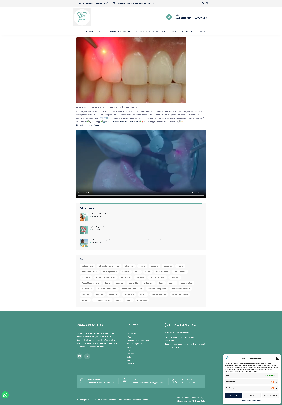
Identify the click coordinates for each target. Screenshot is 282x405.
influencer (148, 283)
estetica (140, 277)
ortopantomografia (157, 289)
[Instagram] (207, 3)
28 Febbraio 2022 (131, 107)
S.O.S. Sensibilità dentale (99, 214)
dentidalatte (162, 272)
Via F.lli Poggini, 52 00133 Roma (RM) (93, 3)
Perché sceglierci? (142, 31)
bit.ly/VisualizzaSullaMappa (87, 125)
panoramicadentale (181, 289)
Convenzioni (174, 31)
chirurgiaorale (110, 272)
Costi (163, 31)
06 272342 (200, 18)
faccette (175, 277)
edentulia (125, 277)
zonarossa (142, 300)
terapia (85, 300)
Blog (193, 31)
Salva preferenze (270, 395)
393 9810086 (183, 18)
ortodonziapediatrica (132, 289)
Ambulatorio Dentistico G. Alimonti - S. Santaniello (98, 107)
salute (143, 294)
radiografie (129, 294)
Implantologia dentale (98, 227)
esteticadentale (157, 277)
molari (172, 283)
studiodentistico (180, 294)
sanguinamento (159, 294)
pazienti (99, 294)
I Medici (102, 31)
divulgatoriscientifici (105, 277)
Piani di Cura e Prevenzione (120, 31)
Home (79, 31)
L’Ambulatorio (90, 31)
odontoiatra (186, 283)
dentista (86, 277)
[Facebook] (202, 3)
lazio (161, 283)
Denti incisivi (180, 272)
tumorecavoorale (102, 300)
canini (180, 266)
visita (118, 300)
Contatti (201, 31)
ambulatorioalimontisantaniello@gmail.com (136, 3)
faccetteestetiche (90, 283)
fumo (107, 283)
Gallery (185, 31)
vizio (129, 300)
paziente (86, 294)
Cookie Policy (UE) (198, 398)
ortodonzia (87, 289)
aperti (142, 266)
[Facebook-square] (79, 356)
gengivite (133, 283)
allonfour (129, 266)
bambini (154, 266)
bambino (168, 266)
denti (147, 272)
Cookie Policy (246, 400)
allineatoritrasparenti (109, 266)
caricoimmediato (89, 272)
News (155, 31)
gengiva (119, 283)
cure (137, 272)
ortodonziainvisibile (107, 289)
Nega (252, 395)
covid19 (126, 272)
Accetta (233, 395)
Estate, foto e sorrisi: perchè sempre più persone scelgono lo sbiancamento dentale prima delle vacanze (129, 240)
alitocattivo (87, 266)
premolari (113, 294)
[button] (277, 358)
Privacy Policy (256, 400)
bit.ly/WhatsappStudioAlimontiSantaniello (122, 122)
